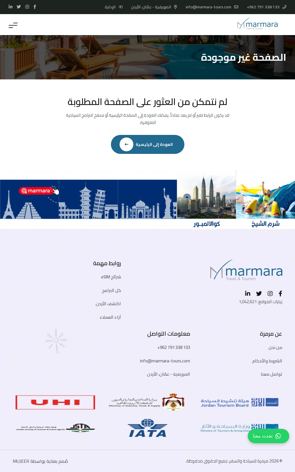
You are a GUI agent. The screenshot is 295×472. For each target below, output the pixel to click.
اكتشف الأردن (108, 303)
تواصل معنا (271, 374)
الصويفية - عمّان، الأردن (168, 374)
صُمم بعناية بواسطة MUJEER (40, 461)
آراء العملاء (110, 317)
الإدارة (110, 7)
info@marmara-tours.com (208, 7)
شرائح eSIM (111, 277)
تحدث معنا (263, 435)
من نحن (275, 347)
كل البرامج (111, 290)
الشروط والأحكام (267, 361)
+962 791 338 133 (263, 7)
